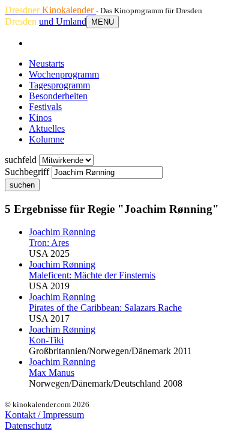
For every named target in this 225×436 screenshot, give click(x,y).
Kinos (40, 117)
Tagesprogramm (59, 85)
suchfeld (21, 160)
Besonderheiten (58, 96)
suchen (22, 184)
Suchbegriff (27, 172)
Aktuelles (47, 128)
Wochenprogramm (64, 74)
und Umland (62, 21)
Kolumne (46, 139)
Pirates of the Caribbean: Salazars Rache (105, 307)
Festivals (45, 107)
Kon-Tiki (46, 340)
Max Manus (51, 372)
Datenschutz (28, 425)
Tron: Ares (49, 243)
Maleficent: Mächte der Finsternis (92, 275)
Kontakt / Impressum (44, 415)
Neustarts (46, 63)
